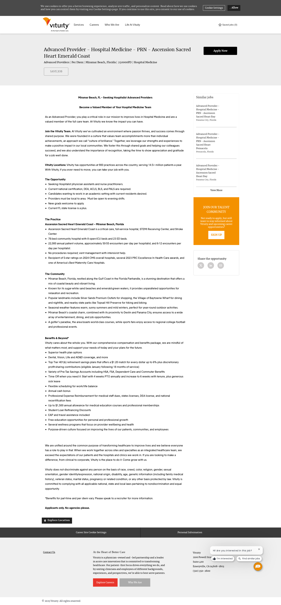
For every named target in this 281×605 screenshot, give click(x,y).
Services (79, 24)
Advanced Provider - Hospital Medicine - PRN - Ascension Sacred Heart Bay (207, 111)
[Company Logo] (50, 25)
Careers (94, 24)
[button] (214, 8)
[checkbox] (46, 73)
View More (216, 190)
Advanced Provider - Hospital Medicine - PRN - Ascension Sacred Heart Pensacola (207, 141)
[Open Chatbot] (258, 566)
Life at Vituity (132, 24)
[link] (216, 235)
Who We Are (112, 24)
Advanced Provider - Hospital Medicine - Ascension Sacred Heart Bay (207, 171)
